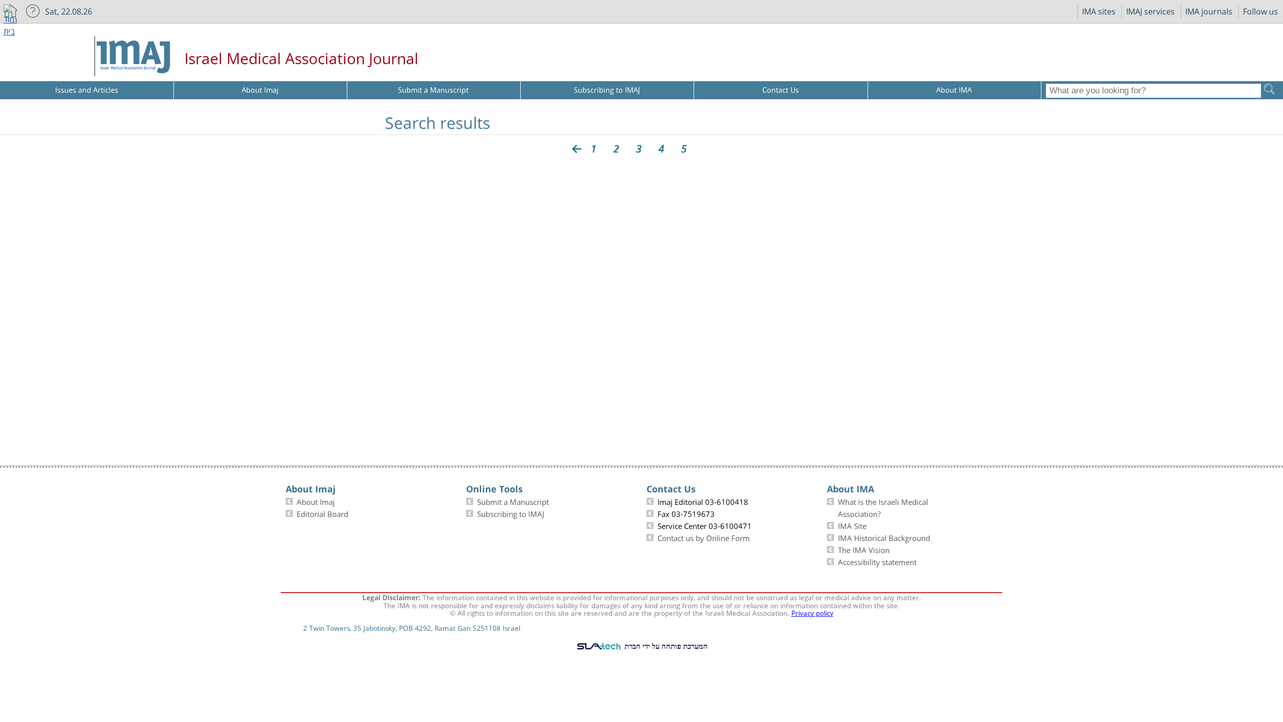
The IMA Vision (864, 549)
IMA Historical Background (884, 537)
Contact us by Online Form (704, 537)
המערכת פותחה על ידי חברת (665, 646)
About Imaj (316, 501)
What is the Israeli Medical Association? (883, 507)
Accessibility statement (877, 561)
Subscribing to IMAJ (510, 513)
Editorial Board (322, 513)
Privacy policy (812, 612)
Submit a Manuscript (513, 501)
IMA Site (852, 525)
